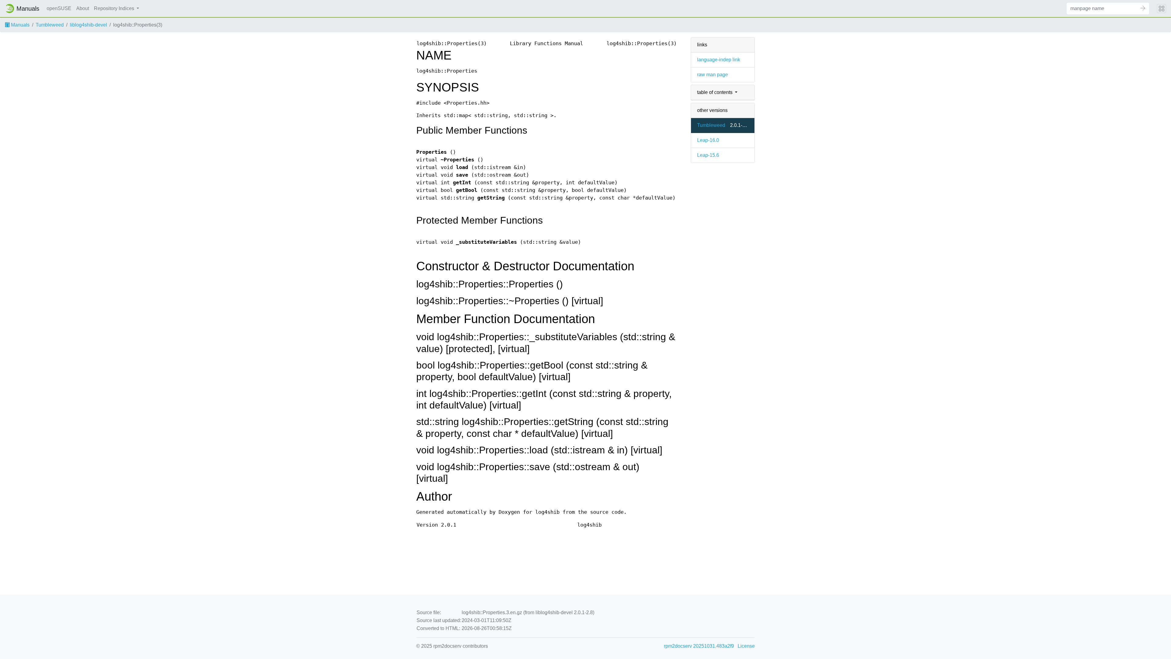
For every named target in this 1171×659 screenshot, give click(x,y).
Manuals (20, 24)
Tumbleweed (50, 24)
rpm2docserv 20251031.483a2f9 (699, 646)
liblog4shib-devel (88, 24)
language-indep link (718, 59)
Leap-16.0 (708, 140)
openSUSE (59, 8)
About (82, 8)
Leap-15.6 (708, 155)
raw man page (712, 74)
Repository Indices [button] (114, 8)
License (746, 646)
